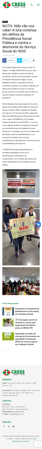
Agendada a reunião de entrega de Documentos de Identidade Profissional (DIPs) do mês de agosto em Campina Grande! (27, 339)
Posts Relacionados (10, 303)
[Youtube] (13, 426)
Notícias (5, 22)
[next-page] (7, 350)
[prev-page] (3, 350)
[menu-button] (38, 5)
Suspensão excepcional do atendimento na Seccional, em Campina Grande (27, 311)
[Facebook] (4, 426)
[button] (32, 5)
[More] (33, 60)
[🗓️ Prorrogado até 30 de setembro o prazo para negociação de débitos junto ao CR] (8, 323)
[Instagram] (8, 426)
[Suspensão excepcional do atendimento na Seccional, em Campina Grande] (8, 311)
